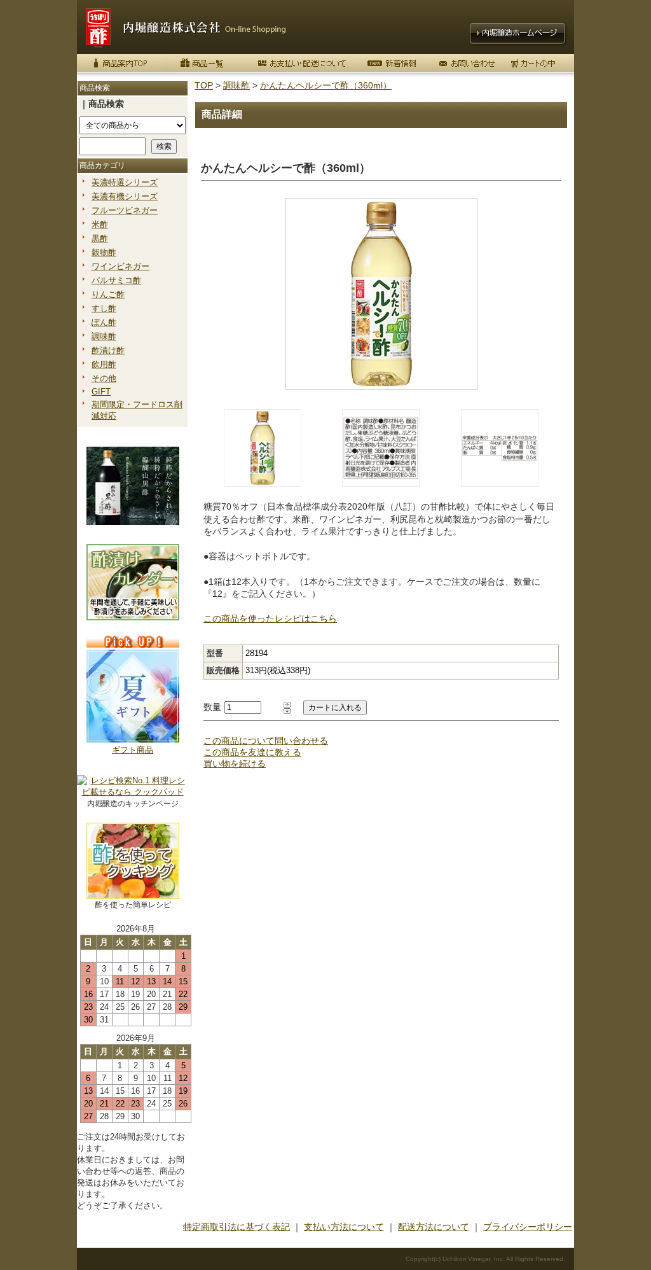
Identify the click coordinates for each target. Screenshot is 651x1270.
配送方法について (433, 1227)
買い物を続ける (234, 763)
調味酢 (104, 336)
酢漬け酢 (108, 350)
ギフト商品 (132, 750)
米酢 (100, 224)
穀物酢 (104, 252)
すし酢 (104, 308)
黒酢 (100, 238)
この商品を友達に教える (252, 752)
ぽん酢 (104, 322)
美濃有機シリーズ (125, 196)
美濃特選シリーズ (125, 182)
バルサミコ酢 (116, 280)
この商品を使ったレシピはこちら (270, 618)
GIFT (101, 391)
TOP (204, 85)
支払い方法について (344, 1227)
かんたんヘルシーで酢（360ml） (326, 85)
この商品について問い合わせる (265, 741)
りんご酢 (108, 294)
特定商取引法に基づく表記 (236, 1227)
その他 (104, 378)
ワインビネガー (120, 266)
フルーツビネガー (125, 210)
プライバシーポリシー (527, 1227)
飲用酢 (104, 364)
